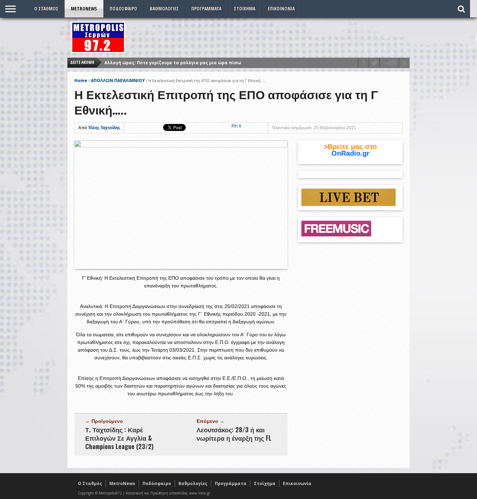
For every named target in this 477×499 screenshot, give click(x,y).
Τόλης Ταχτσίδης (104, 127)
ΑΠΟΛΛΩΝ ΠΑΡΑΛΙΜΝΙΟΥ (118, 80)
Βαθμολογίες (164, 8)
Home (80, 80)
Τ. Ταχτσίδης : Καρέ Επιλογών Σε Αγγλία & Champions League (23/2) (119, 437)
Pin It (236, 126)
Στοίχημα (244, 8)
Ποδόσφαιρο (123, 8)
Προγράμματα (206, 8)
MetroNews (84, 8)
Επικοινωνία (281, 8)
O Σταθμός (46, 8)
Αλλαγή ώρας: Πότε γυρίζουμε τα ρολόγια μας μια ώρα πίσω (172, 63)
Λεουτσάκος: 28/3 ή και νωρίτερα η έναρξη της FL (234, 433)
